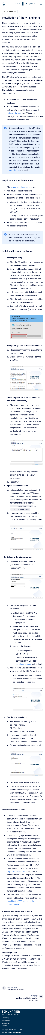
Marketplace (6, 1020)
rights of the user (14, 113)
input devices (14, 170)
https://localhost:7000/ (17, 871)
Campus (5, 1026)
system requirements (20, 187)
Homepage (5, 1018)
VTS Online (5, 1023)
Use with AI (10, 12)
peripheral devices (23, 664)
